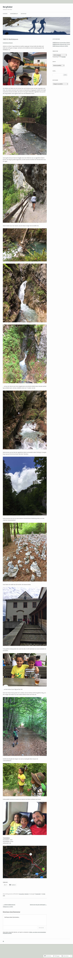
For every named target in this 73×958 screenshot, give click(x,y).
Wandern (27, 894)
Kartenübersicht (14, 13)
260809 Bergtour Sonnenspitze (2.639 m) (61, 42)
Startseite (5, 13)
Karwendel (38, 894)
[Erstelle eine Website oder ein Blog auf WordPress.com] (3, 941)
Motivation (23, 13)
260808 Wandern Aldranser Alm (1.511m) (61, 44)
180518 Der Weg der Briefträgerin (38, 904)
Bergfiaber (8, 7)
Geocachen (21, 894)
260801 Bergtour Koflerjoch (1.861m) (60, 46)
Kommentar (41, 927)
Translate (63, 56)
